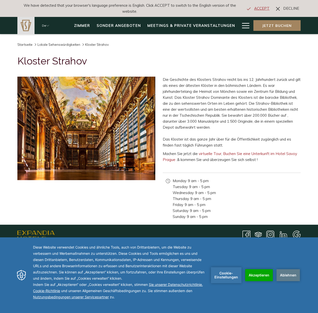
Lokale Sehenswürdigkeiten (59, 45)
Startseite (25, 45)
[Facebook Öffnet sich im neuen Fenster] (246, 234)
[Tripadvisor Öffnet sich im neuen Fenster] (258, 234)
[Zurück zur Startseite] (26, 25)
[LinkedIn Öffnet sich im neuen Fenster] (283, 234)
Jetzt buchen (277, 25)
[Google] (297, 234)
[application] (159, 275)
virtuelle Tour (210, 153)
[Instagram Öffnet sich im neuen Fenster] (270, 234)
